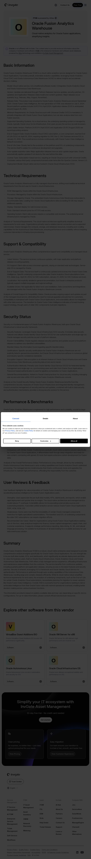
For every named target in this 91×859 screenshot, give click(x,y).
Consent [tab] (15, 418)
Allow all (74, 441)
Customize (44, 441)
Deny (17, 441)
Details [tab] (45, 418)
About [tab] (75, 418)
